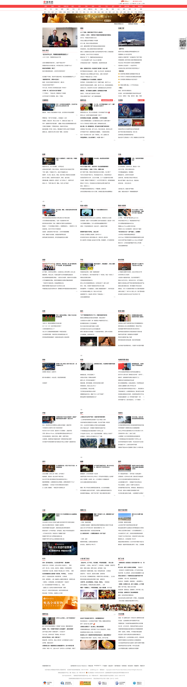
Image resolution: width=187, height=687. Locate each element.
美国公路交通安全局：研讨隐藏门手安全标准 (130, 286)
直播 (45, 9)
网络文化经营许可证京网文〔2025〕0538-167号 (112, 675)
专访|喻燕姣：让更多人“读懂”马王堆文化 (129, 485)
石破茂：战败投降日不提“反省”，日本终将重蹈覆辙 (55, 232)
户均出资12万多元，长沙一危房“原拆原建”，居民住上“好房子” (96, 433)
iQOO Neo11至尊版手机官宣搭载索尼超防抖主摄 (131, 237)
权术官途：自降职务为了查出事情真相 (128, 592)
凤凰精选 (45, 100)
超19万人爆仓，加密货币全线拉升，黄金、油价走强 (55, 177)
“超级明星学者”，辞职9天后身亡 (50, 79)
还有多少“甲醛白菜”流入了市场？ (89, 77)
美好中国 (126, 6)
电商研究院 (121, 360)
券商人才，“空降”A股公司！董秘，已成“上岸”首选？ (55, 183)
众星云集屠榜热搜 (123, 245)
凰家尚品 (140, 6)
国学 (85, 9)
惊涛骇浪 (70, 573)
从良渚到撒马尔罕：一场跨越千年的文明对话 (130, 482)
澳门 (45, 12)
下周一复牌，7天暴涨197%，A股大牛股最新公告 (55, 172)
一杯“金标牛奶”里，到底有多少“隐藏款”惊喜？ (54, 533)
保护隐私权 (117, 666)
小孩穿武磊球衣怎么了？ (48, 329)
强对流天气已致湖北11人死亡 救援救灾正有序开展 (131, 137)
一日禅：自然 (83, 539)
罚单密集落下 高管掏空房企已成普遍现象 (129, 428)
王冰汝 (120, 96)
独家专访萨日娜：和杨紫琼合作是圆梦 (128, 334)
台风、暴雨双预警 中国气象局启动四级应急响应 (92, 46)
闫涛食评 (44, 383)
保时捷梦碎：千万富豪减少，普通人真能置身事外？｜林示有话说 (97, 288)
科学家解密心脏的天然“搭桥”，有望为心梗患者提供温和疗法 (96, 490)
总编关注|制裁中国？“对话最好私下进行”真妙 (130, 57)
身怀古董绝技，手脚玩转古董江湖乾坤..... (91, 585)
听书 (43, 559)
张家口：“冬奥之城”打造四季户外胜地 (90, 93)
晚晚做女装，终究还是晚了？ (87, 374)
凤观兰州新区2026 (118, 24)
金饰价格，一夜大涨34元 (124, 183)
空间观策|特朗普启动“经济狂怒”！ (129, 79)
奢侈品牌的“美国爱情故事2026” (88, 397)
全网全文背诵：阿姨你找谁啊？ (88, 377)
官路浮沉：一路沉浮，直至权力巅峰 (89, 573)
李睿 (140, 96)
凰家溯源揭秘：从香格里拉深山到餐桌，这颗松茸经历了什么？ (58, 482)
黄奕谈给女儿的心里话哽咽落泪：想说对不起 (130, 326)
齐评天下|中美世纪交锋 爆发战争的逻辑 (130, 76)
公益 (118, 9)
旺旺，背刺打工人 (85, 186)
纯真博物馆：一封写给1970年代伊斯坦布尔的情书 (55, 485)
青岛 (117, 12)
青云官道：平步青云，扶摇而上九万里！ (52, 593)
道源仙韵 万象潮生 (133, 24)
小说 (133, 6)
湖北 (99, 12)
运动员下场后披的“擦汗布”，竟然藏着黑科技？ (92, 618)
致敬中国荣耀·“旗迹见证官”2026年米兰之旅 (53, 286)
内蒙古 (60, 12)
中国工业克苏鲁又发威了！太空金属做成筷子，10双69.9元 (131, 530)
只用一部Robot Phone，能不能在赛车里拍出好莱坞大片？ (57, 433)
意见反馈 (130, 666)
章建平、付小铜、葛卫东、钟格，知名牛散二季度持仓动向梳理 (58, 175)
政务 (100, 6)
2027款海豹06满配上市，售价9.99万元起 (91, 291)
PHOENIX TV (126, 3)
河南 (95, 12)
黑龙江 (68, 12)
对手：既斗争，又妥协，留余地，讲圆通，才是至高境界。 (57, 568)
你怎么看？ (105, 68)
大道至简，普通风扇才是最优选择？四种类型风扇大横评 (57, 439)
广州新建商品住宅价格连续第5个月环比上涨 (91, 431)
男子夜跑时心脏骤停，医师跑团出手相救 (96, 90)
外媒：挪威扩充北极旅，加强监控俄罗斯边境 (54, 234)
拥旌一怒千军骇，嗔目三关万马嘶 (127, 587)
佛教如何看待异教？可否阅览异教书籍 (90, 530)
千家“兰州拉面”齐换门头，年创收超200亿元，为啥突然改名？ (96, 175)
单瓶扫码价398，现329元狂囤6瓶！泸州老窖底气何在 (94, 112)
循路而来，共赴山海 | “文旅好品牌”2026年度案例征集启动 (57, 275)
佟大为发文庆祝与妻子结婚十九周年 (89, 326)
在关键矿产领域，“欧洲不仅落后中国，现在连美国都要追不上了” (59, 76)
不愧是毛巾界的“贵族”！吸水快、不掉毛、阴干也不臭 (94, 637)
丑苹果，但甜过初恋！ (48, 643)
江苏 (88, 12)
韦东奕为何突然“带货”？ (48, 85)
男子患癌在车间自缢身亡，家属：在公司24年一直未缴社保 (95, 71)
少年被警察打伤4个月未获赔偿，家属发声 (91, 79)
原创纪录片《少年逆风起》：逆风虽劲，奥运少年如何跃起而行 (58, 530)
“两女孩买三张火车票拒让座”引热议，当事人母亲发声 (94, 74)
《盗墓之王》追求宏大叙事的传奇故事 (52, 587)
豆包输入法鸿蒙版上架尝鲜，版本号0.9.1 (91, 234)
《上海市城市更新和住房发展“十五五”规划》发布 (93, 419)
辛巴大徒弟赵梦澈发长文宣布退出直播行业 (129, 372)
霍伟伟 (133, 96)
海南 (73, 12)
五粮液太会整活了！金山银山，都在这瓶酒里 (92, 626)
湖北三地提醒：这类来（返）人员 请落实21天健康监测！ (95, 479)
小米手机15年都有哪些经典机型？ (127, 234)
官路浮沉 (112, 565)
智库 (57, 9)
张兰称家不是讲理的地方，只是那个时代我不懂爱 (131, 345)
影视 (119, 311)
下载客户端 (134, 3)
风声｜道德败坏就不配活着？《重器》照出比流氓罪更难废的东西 (59, 123)
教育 (124, 9)
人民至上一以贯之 (85, 35)
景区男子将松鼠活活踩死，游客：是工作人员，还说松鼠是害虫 (96, 85)
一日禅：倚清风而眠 (85, 522)
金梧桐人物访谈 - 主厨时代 (49, 372)
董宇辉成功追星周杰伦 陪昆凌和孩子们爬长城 (130, 331)
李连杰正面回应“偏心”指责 (125, 337)
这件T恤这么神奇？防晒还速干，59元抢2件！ (54, 631)
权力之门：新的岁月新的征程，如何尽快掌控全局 (55, 590)
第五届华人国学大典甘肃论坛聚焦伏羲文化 (129, 634)
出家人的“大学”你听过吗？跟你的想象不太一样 (92, 528)
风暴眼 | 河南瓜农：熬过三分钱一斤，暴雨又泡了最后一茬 (57, 121)
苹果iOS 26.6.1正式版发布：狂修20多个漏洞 (129, 229)
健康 (130, 9)
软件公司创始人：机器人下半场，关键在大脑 (92, 169)
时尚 (79, 6)
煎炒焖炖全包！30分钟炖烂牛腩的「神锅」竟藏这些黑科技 (95, 621)
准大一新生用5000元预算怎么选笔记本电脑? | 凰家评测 (56, 425)
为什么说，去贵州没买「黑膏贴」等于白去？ (54, 634)
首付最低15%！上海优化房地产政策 (127, 444)
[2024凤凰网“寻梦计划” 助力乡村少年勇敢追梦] (137, 1)
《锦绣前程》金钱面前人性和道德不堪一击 (130, 562)
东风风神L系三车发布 (123, 275)
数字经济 (140, 12)
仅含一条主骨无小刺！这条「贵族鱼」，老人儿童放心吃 (94, 134)
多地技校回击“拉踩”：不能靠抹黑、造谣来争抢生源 (93, 63)
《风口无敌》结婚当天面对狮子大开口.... (128, 601)
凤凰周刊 (136, 666)
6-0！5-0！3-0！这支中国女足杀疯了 (51, 326)
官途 (105, 568)
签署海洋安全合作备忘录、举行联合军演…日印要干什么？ (57, 65)
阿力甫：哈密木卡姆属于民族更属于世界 (128, 490)
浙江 (132, 12)
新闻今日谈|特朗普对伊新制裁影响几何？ (129, 51)
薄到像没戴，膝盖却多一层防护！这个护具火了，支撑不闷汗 (58, 180)
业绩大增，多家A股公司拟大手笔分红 (128, 177)
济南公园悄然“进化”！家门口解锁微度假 (90, 96)
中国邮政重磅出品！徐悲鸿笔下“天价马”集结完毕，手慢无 (95, 629)
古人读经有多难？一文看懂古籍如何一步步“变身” (93, 533)
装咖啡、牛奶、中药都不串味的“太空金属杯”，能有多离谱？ (58, 629)
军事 (86, 6)
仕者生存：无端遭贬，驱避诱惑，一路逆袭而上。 (131, 581)
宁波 (136, 12)
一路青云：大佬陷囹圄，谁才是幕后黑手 (52, 582)
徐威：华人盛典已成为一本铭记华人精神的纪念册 (131, 618)
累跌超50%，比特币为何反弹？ (126, 175)
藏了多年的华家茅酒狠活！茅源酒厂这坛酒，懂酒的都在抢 (57, 626)
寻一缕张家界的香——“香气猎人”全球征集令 (129, 474)
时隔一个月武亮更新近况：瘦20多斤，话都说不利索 (93, 226)
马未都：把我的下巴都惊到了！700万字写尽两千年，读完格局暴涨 (97, 180)
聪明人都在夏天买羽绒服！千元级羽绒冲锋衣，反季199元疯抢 (96, 331)
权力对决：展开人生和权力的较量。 (127, 567)
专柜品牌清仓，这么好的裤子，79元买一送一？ (92, 137)
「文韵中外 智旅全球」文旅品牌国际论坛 (53, 283)
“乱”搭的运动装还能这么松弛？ (88, 391)
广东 (80, 12)
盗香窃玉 (102, 579)
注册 (139, 3)
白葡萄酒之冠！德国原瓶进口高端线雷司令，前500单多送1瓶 (58, 645)
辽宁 (56, 12)
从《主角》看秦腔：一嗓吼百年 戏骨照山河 (53, 487)
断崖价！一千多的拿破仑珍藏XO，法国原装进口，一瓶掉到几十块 (59, 226)
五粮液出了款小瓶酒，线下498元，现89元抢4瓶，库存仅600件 (96, 129)
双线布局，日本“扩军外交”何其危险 (89, 54)
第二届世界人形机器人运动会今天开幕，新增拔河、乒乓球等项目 (97, 240)
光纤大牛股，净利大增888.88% (126, 169)
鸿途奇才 (67, 582)
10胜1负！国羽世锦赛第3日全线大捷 (51, 323)
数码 (68, 9)
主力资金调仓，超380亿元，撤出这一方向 (129, 166)
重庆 (110, 12)
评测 (73, 9)
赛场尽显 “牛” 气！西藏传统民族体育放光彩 (91, 57)
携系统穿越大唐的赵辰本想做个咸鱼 (89, 579)
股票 (62, 9)
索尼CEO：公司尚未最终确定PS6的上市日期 (129, 243)
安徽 (77, 12)
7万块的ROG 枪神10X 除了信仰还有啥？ (52, 428)
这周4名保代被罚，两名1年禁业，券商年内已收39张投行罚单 (58, 169)
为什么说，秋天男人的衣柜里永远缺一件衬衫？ (54, 87)
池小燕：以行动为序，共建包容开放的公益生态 (130, 626)
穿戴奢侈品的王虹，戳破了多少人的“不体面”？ (92, 394)
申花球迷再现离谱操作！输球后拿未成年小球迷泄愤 (55, 337)
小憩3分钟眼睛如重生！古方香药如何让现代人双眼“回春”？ (95, 120)
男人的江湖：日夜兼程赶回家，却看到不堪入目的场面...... (95, 576)
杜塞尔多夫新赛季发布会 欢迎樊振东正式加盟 (131, 117)
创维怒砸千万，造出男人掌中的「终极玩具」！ (92, 294)
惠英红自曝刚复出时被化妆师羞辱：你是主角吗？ (93, 318)
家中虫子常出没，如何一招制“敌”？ (51, 637)
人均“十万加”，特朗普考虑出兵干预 (51, 57)
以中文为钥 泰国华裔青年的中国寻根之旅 (129, 479)
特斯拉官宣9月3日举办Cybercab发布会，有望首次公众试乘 (95, 218)
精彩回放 (121, 71)
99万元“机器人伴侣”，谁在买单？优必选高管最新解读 (94, 166)
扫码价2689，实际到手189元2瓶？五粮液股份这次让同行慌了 (96, 87)
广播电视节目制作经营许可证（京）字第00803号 (85, 675)
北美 (52, 12)
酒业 (96, 9)
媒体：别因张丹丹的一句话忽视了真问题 (90, 68)
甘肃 (128, 12)
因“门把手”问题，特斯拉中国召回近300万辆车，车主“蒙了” (95, 172)
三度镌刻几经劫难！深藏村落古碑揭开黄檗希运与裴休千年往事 (96, 525)
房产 (113, 6)
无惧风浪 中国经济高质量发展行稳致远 (101, 35)
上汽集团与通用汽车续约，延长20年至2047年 (130, 272)
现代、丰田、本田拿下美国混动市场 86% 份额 (92, 286)
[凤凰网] (48, 3)
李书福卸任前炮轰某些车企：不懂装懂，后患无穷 (93, 189)
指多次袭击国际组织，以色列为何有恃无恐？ (54, 71)
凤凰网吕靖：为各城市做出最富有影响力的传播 (130, 623)
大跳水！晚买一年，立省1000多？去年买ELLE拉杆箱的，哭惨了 (59, 648)
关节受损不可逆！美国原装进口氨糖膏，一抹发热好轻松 (94, 132)
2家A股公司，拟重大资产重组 (126, 189)
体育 (93, 6)
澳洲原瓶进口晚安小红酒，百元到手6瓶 (90, 632)
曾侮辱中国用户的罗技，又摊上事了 (89, 232)
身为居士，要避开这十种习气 (87, 544)
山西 (121, 12)
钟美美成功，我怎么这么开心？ (88, 386)
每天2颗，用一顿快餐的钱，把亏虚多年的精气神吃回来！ (95, 126)
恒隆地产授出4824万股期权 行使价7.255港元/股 (130, 447)
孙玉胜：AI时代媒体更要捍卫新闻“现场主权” (129, 93)
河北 (91, 12)
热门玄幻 (86, 559)
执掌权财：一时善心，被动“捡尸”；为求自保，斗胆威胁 (94, 565)
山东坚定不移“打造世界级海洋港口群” (128, 525)
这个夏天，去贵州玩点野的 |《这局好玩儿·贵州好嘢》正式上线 (58, 272)
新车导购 (121, 260)
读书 (79, 9)
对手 (104, 585)
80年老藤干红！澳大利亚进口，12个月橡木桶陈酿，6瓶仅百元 (134, 399)
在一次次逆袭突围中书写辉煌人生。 (51, 585)
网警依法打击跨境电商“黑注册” (126, 380)
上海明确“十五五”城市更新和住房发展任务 (129, 436)
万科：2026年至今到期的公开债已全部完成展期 (92, 425)
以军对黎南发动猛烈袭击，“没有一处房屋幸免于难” (55, 220)
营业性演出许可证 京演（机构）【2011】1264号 (106, 678)
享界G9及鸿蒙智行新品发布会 (124, 125)
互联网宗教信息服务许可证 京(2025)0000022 (80, 678)
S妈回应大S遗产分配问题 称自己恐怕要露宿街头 (130, 323)
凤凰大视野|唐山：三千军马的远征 (129, 85)
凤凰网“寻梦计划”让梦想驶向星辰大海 (52, 536)
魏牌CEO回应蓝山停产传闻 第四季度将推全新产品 (131, 283)
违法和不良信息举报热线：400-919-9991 (78, 670)
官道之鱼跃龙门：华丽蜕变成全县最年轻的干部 (130, 576)
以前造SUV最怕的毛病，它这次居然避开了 (129, 277)
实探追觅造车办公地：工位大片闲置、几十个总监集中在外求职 (96, 177)
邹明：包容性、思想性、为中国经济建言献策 (130, 632)
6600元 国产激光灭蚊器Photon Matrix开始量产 (130, 240)
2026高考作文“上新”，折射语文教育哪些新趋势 (130, 533)
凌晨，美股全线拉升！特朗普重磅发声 (128, 191)
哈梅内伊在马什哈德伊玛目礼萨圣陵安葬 (128, 129)
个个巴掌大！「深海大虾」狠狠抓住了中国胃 (54, 93)
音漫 (141, 9)
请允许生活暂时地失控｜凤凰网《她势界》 (53, 525)
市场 (119, 154)
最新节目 (121, 49)
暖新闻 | (82, 90)
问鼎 (72, 571)
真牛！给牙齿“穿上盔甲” (86, 623)
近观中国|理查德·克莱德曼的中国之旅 (130, 74)
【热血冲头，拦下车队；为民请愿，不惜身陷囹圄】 (93, 562)
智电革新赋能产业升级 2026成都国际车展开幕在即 (56, 45)
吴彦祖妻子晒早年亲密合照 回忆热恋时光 (129, 329)
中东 (49, 12)
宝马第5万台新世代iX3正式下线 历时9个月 (129, 294)
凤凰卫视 (66, 6)
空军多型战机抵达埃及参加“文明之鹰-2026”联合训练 (56, 218)
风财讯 (120, 413)
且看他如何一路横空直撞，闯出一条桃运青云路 (92, 571)
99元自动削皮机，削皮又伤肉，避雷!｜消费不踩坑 (55, 436)
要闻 (81, 28)
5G (135, 9)
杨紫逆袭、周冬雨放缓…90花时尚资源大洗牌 (92, 383)
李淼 (129, 96)
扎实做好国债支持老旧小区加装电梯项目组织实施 (131, 425)
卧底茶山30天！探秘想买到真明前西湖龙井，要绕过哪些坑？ (96, 635)
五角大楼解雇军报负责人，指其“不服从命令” (53, 63)
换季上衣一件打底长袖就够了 (87, 380)
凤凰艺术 (142, 666)
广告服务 (104, 666)
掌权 (70, 565)
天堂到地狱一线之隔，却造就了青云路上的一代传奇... (56, 571)
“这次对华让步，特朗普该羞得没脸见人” (55, 54)
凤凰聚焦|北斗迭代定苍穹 (125, 54)
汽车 (106, 6)
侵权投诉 (102, 670)
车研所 (124, 206)
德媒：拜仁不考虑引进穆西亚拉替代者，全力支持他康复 (94, 487)
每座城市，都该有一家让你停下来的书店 (52, 476)
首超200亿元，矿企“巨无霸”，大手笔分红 (53, 166)
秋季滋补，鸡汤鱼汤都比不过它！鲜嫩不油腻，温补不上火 (95, 82)
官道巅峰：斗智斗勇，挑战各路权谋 (127, 578)
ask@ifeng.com (94, 670)
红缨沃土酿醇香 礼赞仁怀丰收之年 (127, 386)
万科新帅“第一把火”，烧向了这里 (126, 433)
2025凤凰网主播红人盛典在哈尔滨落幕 (128, 648)
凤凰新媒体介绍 (46, 666)
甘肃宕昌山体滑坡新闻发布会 (125, 134)
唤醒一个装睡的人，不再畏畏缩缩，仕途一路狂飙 (93, 587)
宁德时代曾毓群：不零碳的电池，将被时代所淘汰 (55, 126)
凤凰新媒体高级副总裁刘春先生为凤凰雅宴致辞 (130, 629)
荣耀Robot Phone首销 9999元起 (126, 226)
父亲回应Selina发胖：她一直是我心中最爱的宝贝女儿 (94, 320)
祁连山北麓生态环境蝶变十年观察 (89, 40)
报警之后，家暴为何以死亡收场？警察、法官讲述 (55, 132)
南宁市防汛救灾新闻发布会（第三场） (128, 132)
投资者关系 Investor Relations (79, 666)
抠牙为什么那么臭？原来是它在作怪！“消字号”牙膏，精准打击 (131, 374)
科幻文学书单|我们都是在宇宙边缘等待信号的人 (55, 479)
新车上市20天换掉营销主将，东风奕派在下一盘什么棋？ (95, 283)
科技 (59, 6)
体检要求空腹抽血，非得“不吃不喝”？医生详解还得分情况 (95, 493)
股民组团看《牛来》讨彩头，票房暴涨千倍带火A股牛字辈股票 (58, 129)
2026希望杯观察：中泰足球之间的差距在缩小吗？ (55, 334)
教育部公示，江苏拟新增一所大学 (127, 539)
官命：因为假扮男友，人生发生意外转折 (52, 562)
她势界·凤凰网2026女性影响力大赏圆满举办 (129, 640)
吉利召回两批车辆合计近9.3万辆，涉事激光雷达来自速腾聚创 (96, 191)
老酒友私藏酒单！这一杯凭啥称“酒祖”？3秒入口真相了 (132, 397)
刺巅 (64, 587)
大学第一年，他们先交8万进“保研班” (52, 90)
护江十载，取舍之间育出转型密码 (89, 43)
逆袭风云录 (72, 579)
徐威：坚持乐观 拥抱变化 (124, 90)
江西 (106, 12)
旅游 (102, 9)
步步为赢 (109, 587)
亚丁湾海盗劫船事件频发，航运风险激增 (129, 44)
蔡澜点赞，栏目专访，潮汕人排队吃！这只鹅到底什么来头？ (58, 640)
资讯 (46, 6)
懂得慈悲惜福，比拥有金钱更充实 (89, 542)
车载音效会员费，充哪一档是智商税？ (90, 272)
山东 (114, 12)
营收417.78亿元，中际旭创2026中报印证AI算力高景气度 (95, 183)
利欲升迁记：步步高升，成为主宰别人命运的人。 (55, 565)
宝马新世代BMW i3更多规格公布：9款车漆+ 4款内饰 (94, 237)
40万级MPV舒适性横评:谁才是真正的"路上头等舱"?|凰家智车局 (59, 442)
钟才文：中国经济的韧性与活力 (88, 38)
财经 (52, 6)
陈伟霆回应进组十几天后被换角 (88, 323)
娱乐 (73, 6)
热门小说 (121, 559)
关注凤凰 (121, 614)
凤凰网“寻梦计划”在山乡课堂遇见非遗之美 (53, 539)
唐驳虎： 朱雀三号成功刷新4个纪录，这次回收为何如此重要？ (58, 112)
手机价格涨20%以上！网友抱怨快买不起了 (129, 220)
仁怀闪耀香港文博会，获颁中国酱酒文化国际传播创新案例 (57, 280)
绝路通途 (107, 582)
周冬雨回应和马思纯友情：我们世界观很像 (129, 340)
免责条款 (124, 666)
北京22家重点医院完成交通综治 (88, 482)
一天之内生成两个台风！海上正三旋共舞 (90, 60)
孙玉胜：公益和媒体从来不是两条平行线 (128, 620)
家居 (113, 9)
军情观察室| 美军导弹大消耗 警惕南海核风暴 (130, 60)
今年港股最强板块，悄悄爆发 (125, 172)
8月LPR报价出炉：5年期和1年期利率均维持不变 (92, 428)
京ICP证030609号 (66, 675)
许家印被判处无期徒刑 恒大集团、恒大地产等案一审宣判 (95, 422)
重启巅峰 (67, 562)
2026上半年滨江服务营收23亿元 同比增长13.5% (130, 430)
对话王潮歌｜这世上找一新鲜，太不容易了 (53, 474)
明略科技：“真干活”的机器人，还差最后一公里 (54, 118)
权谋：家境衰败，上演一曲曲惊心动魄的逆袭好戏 (55, 579)
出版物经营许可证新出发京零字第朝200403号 (117, 672)
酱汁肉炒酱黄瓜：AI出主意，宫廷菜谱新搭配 (54, 377)
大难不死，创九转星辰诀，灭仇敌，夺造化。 (92, 582)
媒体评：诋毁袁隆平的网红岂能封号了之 (128, 377)
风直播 (120, 100)
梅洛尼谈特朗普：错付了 (48, 68)
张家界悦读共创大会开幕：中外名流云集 (128, 645)
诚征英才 (110, 666)
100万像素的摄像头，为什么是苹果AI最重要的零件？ (94, 223)
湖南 (102, 12)
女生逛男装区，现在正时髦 (87, 388)
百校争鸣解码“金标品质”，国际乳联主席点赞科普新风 (56, 528)
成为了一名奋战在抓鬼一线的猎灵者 (51, 576)
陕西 (125, 12)
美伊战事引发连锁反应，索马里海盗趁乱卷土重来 (55, 237)
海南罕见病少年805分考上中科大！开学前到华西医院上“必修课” (97, 476)
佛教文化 (90, 9)
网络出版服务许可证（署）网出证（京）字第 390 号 (71, 672)
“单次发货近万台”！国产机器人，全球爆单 (129, 232)
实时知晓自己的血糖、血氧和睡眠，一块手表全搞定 (93, 118)
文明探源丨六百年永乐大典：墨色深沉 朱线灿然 (130, 476)
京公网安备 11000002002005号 (96, 672)
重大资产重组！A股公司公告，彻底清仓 (128, 180)
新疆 (65, 12)
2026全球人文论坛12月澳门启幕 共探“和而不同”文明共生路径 (58, 522)
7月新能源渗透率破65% (86, 280)
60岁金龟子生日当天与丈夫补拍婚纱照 (90, 329)
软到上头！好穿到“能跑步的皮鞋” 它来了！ (91, 115)
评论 (51, 9)
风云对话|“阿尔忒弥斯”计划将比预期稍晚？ (129, 63)
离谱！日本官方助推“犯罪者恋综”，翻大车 (53, 82)
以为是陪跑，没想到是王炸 (87, 334)
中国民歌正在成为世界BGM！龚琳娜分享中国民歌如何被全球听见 (59, 288)
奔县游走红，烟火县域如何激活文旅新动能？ (92, 49)
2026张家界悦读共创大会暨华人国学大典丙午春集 (131, 643)
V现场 (86, 206)
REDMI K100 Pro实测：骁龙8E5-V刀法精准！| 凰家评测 (57, 430)
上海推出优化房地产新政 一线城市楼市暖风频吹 (92, 417)
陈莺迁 (124, 96)
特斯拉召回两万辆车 (85, 277)
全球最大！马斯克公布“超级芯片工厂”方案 (91, 436)
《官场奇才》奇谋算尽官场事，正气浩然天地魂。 (131, 570)
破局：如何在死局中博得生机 (125, 595)
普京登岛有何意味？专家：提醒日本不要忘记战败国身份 (57, 223)
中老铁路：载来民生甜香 (124, 522)
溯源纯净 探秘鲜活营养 (137, 125)
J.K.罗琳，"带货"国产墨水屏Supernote (128, 218)
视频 (120, 6)
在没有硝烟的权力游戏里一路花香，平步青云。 (54, 573)
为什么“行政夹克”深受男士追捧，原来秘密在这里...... (94, 123)
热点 (43, 50)
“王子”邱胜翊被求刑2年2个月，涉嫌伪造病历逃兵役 (93, 315)
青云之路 (111, 562)
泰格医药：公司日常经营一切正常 (89, 474)
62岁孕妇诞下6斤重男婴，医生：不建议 (52, 96)
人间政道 (64, 576)
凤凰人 (121, 88)
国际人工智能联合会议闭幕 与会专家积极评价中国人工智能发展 (96, 51)
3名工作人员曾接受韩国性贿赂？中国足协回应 (54, 331)
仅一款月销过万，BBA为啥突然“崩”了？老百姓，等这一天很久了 (97, 275)
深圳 (84, 12)
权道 (63, 585)
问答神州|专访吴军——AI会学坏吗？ (128, 65)
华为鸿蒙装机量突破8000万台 (126, 223)
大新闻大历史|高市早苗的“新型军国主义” (129, 68)
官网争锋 (102, 573)
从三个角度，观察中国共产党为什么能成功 (91, 32)
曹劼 (137, 96)
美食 (107, 9)
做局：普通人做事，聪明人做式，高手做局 (91, 568)
